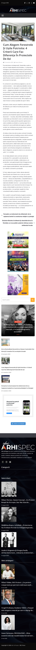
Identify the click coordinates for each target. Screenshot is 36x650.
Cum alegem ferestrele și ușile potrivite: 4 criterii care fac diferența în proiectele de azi (16, 368)
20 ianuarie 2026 (5, 354)
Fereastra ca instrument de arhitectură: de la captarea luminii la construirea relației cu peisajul (18, 215)
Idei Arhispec (15, 645)
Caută (32, 300)
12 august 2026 (5, 505)
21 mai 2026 (4, 587)
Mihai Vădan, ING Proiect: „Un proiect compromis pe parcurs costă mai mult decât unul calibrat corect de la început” (17, 583)
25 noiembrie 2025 (6, 372)
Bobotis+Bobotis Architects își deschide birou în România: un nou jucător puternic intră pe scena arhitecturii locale (17, 223)
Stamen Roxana (18, 62)
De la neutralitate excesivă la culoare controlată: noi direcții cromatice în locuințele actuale (17, 350)
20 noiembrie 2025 (6, 390)
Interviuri (18, 321)
